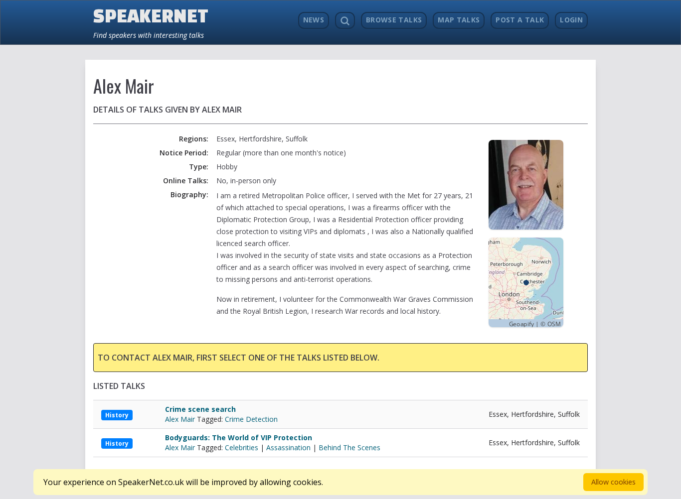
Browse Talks (394, 19)
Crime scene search (200, 409)
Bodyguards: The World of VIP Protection (238, 437)
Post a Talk (520, 19)
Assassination (288, 447)
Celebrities (241, 447)
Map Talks (459, 19)
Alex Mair (181, 419)
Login (571, 19)
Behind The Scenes (349, 447)
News (313, 19)
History (117, 415)
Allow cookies (613, 482)
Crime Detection (251, 419)
